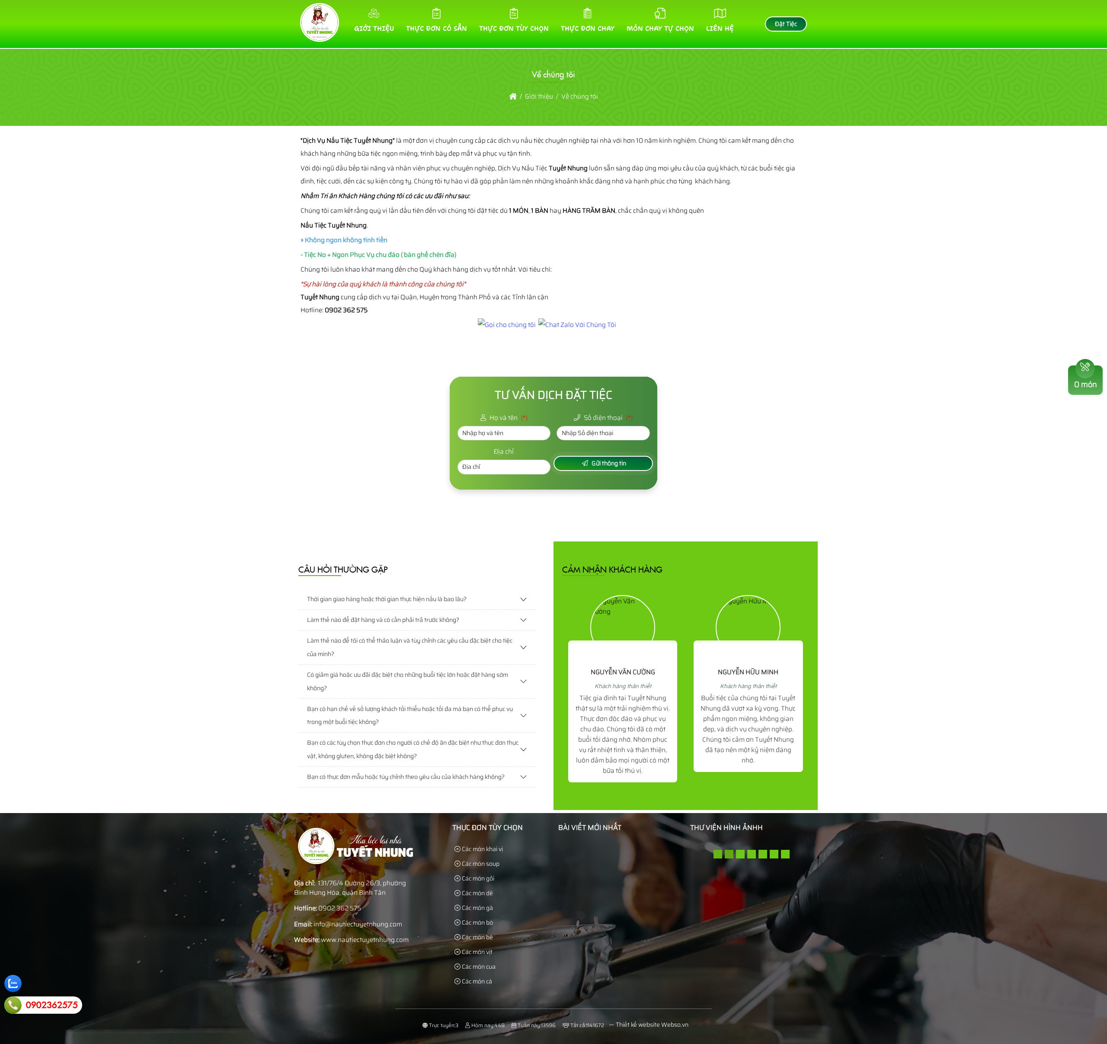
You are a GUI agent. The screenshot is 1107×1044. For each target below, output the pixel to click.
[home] (513, 96)
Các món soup (480, 863)
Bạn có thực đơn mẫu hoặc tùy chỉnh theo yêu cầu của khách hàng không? (406, 776)
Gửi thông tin (608, 463)
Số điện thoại (607, 418)
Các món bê (477, 937)
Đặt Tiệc (786, 24)
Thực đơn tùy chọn (514, 28)
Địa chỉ (504, 452)
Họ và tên (508, 418)
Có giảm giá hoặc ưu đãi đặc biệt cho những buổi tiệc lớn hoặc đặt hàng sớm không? (407, 681)
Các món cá (476, 981)
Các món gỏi (477, 878)
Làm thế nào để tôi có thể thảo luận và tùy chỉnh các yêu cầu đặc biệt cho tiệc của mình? (409, 647)
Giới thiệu (374, 28)
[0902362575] (13, 1005)
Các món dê (477, 893)
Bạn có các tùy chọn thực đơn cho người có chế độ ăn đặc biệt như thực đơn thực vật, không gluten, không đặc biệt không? (412, 749)
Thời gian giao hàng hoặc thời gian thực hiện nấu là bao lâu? (387, 599)
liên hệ (720, 28)
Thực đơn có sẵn (436, 28)
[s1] (319, 40)
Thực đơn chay (587, 28)
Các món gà (477, 908)
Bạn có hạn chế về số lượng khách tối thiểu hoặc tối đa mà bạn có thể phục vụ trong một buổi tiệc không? (410, 715)
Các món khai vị (482, 849)
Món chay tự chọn (660, 28)
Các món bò (477, 922)
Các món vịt (477, 952)
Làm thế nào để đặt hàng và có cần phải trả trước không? (383, 619)
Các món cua (478, 966)
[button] (717, 854)
